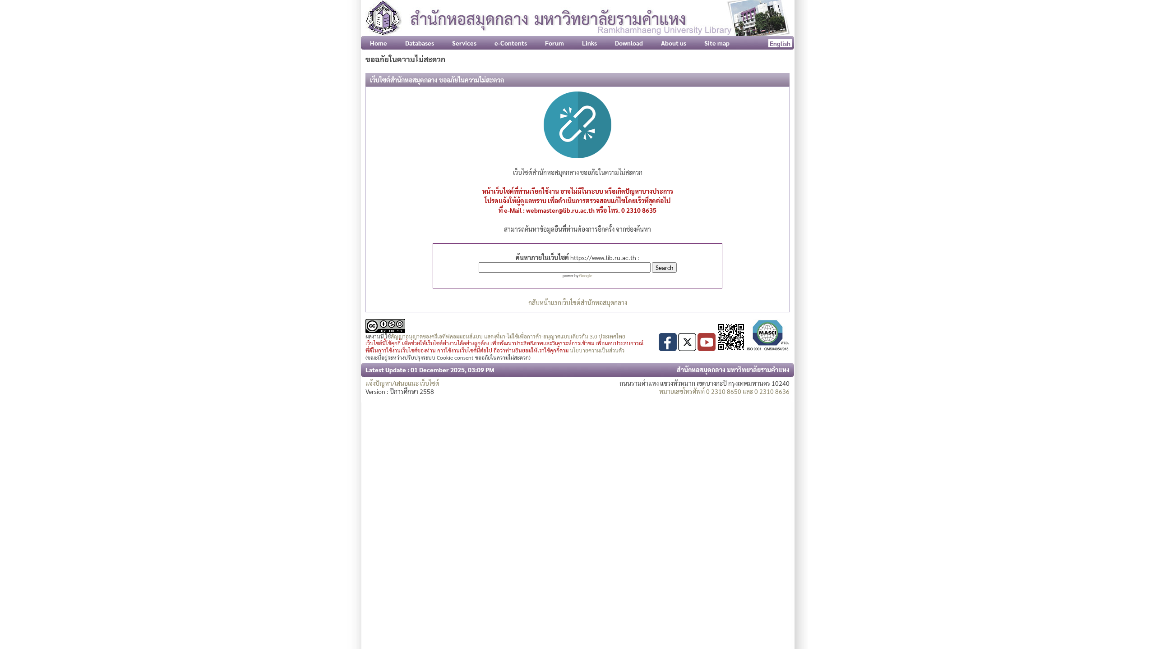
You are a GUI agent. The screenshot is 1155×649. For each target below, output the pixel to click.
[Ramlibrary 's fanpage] (668, 348)
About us (673, 43)
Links (589, 43)
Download (629, 43)
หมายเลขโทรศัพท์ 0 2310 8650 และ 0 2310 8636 (724, 391)
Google (585, 275)
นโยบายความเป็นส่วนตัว (597, 350)
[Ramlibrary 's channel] (707, 348)
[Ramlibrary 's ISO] (768, 348)
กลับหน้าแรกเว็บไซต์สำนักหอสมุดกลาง (577, 302)
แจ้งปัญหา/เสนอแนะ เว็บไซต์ (402, 383)
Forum (554, 43)
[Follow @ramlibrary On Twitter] (687, 348)
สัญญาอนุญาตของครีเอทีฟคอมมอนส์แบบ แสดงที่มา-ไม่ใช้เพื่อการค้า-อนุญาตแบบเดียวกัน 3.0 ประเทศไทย (508, 336)
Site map (717, 43)
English (780, 43)
